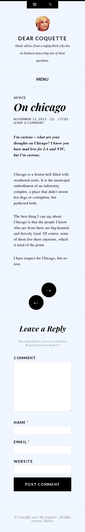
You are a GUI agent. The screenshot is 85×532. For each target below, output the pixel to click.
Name (21, 422)
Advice (20, 97)
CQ (52, 119)
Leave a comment (29, 123)
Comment (25, 358)
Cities (63, 119)
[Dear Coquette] (42, 24)
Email (22, 442)
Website (23, 461)
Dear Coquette (42, 38)
